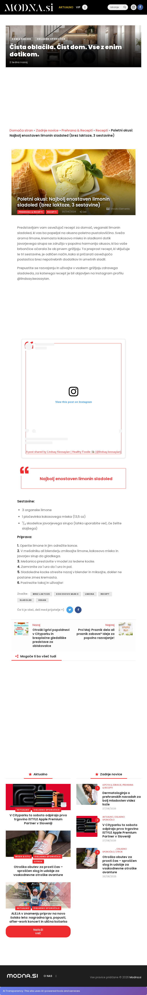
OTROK (38, 861)
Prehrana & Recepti (77, 130)
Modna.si (135, 977)
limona (89, 594)
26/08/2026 (109, 876)
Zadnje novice (47, 130)
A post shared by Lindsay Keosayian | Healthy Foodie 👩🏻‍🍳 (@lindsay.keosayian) (73, 451)
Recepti (102, 130)
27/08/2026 (109, 808)
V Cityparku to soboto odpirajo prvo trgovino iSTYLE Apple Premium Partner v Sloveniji (38, 819)
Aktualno (23, 809)
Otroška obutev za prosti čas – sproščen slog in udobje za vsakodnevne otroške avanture (38, 871)
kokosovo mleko (67, 594)
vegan (42, 600)
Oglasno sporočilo (46, 809)
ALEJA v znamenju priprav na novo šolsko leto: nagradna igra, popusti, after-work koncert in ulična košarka (38, 917)
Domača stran (21, 130)
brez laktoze (41, 594)
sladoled (26, 600)
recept (105, 594)
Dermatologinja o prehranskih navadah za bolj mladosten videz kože (121, 798)
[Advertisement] (73, 95)
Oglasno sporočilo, (114, 850)
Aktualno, (108, 816)
